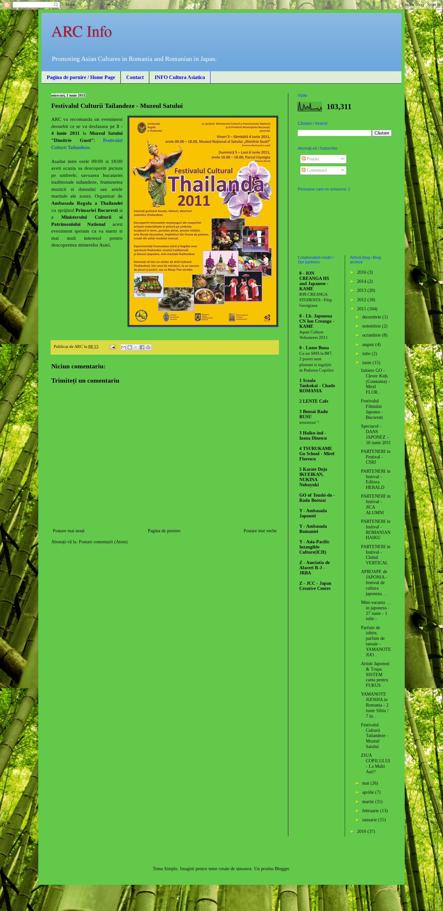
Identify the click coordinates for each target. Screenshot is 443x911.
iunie (367, 362)
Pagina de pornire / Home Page (81, 77)
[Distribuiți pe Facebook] (142, 347)
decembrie (372, 317)
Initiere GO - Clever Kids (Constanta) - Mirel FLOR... (375, 381)
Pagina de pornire (164, 530)
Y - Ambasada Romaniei (313, 529)
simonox (244, 868)
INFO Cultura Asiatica (180, 77)
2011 (362, 308)
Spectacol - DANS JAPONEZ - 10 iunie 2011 (376, 434)
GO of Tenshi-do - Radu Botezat (317, 498)
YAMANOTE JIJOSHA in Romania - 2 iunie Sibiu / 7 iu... (375, 705)
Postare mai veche (260, 530)
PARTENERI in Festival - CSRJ (375, 457)
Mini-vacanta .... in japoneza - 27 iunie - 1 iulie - (376, 610)
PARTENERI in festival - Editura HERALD (375, 479)
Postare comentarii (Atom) (103, 541)
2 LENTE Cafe (313, 401)
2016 (362, 272)
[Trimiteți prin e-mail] (123, 347)
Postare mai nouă (68, 530)
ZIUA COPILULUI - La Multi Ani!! (375, 763)
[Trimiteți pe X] (136, 347)
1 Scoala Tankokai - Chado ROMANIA (317, 385)
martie (368, 801)
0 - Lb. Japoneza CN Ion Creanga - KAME (316, 321)
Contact (135, 77)
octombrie (372, 335)
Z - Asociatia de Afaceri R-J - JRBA (314, 567)
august (368, 344)
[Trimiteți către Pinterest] (148, 347)
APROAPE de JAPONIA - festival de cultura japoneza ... (374, 582)
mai (366, 783)
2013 (362, 290)
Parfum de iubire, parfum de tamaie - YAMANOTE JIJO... (376, 641)
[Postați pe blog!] (129, 347)
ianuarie (370, 819)
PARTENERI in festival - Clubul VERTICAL (375, 554)
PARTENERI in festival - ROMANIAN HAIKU (375, 529)
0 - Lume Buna (314, 347)
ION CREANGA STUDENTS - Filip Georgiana (315, 300)
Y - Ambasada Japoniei (313, 513)
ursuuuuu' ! (309, 422)
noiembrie (372, 326)
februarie (371, 810)
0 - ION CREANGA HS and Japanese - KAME (314, 281)
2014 (362, 281)
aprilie (368, 792)
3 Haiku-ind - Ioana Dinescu (313, 436)
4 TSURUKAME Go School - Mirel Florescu (316, 453)
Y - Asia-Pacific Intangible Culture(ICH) (314, 547)
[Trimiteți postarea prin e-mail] (112, 346)
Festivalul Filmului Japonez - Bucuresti (372, 409)
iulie (367, 353)
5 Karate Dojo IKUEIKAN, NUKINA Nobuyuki (313, 477)
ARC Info (81, 30)
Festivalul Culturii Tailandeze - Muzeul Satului (374, 735)
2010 (362, 831)
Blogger (282, 868)
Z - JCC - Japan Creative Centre (315, 586)
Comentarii (316, 170)
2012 (362, 299)
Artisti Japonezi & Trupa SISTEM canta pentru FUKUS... (375, 674)
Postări (312, 158)
